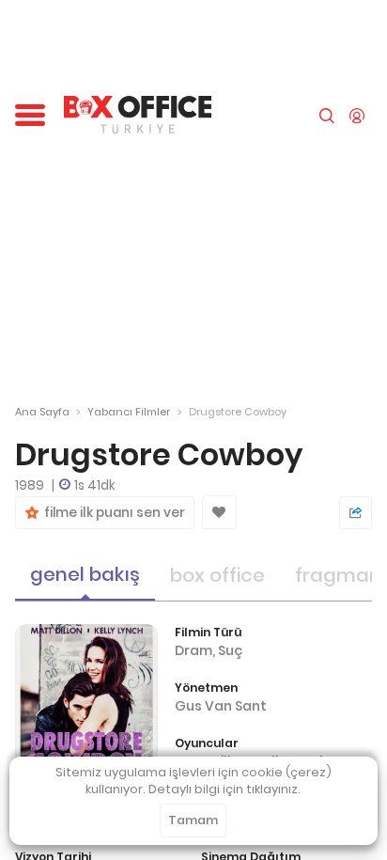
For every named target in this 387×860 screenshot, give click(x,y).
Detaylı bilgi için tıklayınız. (224, 789)
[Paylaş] (355, 512)
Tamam (193, 820)
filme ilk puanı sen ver (112, 513)
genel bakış (85, 574)
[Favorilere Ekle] (219, 512)
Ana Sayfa (42, 411)
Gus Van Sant (221, 705)
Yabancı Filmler (128, 411)
